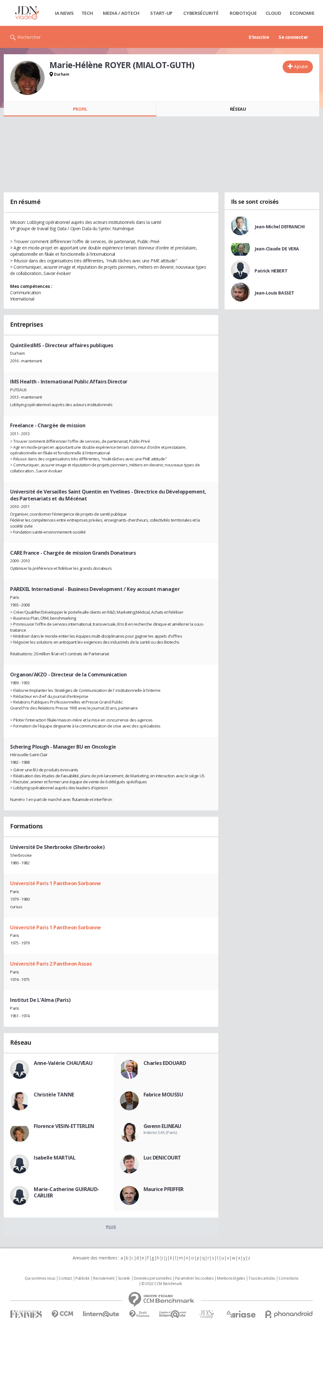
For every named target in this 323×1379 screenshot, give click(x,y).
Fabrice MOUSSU (163, 1094)
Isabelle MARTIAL (54, 1157)
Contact (65, 1278)
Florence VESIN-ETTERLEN (64, 1126)
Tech (87, 13)
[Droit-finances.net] (139, 1314)
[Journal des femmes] (26, 1314)
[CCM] (62, 1314)
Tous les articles (262, 1278)
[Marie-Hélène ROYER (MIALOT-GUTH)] (27, 78)
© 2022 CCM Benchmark (161, 1284)
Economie (302, 13)
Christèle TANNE (54, 1094)
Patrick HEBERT (271, 271)
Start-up (161, 13)
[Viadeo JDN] (206, 1314)
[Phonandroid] (289, 1314)
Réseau (238, 109)
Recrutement (103, 1278)
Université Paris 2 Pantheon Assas (50, 963)
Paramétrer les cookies (194, 1278)
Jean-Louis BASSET (274, 293)
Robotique (243, 13)
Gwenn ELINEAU (163, 1126)
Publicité (82, 1278)
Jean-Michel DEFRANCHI (279, 227)
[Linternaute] (101, 1314)
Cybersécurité (201, 13)
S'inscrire (259, 37)
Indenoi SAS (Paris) (160, 1132)
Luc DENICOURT (162, 1157)
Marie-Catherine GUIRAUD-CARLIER (66, 1192)
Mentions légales (231, 1278)
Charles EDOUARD (165, 1063)
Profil (80, 109)
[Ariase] (240, 1314)
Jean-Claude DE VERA (277, 249)
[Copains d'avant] (173, 1314)
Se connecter (293, 37)
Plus (111, 1227)
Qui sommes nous (40, 1278)
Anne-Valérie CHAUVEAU (63, 1063)
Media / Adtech (121, 13)
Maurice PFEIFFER (164, 1189)
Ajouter (301, 66)
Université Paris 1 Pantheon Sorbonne (55, 883)
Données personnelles (153, 1278)
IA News (64, 13)
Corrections (288, 1278)
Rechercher (29, 37)
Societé (124, 1278)
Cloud (273, 13)
